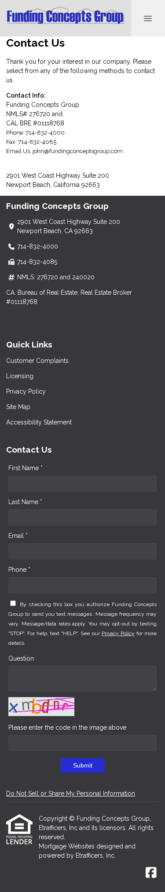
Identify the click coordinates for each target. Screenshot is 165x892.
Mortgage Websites (67, 846)
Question (21, 658)
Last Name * (25, 501)
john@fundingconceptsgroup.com (78, 151)
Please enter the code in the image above (67, 727)
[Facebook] (151, 873)
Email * (18, 535)
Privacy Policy (26, 391)
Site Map (18, 406)
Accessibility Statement (39, 422)
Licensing (19, 376)
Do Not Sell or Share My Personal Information (70, 793)
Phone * (19, 569)
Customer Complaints (37, 360)
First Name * (25, 468)
